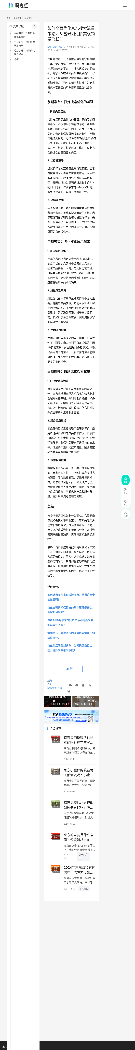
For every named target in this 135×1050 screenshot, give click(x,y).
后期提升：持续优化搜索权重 (24, 52)
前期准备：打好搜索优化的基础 (24, 35)
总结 (16, 59)
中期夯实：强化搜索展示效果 (24, 43)
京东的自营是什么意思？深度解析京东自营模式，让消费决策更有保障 (78, 837)
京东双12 (84, 889)
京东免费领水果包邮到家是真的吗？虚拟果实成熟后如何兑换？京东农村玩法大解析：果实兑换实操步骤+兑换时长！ (78, 805)
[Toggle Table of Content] (34, 26)
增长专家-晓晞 (54, 47)
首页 (9, 18)
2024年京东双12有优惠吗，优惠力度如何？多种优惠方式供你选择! (79, 870)
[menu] (125, 5)
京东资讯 (56, 739)
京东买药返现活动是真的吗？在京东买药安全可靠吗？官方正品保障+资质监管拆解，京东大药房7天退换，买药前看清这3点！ (79, 740)
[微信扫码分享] (70, 685)
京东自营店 (83, 856)
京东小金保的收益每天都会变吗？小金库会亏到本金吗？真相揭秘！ (78, 772)
